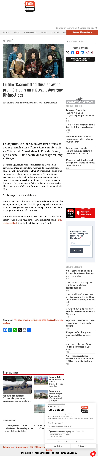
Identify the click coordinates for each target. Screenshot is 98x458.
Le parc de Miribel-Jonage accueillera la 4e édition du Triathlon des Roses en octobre (56, 381)
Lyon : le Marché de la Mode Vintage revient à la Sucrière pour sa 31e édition (79, 347)
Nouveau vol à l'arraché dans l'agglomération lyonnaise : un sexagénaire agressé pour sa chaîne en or (17, 399)
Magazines (82, 27)
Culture (44, 32)
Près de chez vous (30, 32)
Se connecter (61, 27)
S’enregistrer (72, 27)
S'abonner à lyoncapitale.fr (82, 32)
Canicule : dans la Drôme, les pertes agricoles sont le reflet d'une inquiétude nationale (79, 285)
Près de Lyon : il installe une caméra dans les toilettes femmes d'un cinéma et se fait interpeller (80, 273)
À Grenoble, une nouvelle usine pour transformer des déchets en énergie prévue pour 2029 (56, 396)
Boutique (90, 27)
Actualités (6, 32)
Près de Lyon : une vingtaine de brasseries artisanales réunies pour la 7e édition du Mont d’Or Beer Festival (80, 358)
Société (17, 32)
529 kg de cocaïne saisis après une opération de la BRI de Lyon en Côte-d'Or (79, 335)
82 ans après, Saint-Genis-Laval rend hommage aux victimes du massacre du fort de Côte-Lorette (80, 163)
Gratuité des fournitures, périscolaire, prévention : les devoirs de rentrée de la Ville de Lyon (80, 311)
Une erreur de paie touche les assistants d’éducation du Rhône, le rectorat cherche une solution (79, 151)
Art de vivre (55, 32)
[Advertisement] (33, 123)
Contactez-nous (8, 447)
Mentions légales (22, 447)
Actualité (13, 420)
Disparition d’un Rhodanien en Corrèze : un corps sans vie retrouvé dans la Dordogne (80, 323)
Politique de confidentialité (44, 447)
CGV (31, 447)
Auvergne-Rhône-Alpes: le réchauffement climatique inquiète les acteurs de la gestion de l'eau (19, 428)
